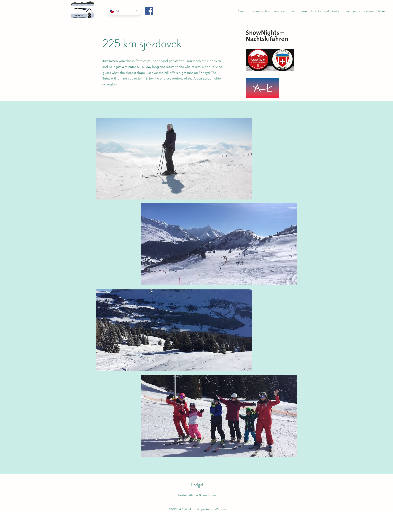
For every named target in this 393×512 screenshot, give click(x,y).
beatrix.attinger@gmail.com (197, 495)
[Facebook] (149, 11)
